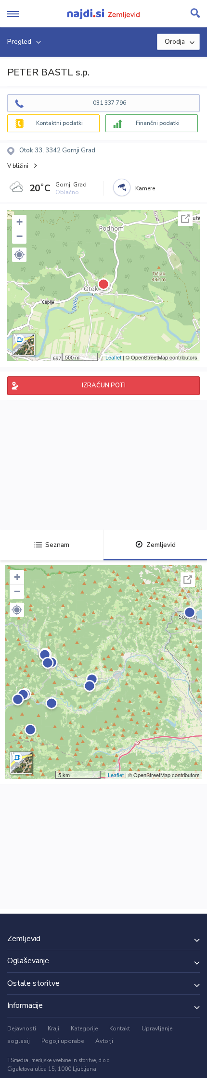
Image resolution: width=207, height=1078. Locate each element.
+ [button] (19, 222)
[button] (19, 255)
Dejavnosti (21, 1028)
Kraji (53, 1028)
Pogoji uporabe (62, 1041)
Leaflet (113, 357)
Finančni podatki (158, 123)
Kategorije (84, 1028)
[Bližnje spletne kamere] (121, 187)
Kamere (145, 188)
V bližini (17, 166)
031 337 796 (109, 103)
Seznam (57, 544)
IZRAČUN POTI (104, 385)
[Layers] (23, 344)
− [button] (19, 236)
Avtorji (104, 1041)
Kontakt (119, 1028)
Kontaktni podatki (59, 123)
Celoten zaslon (185, 218)
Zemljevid (161, 544)
